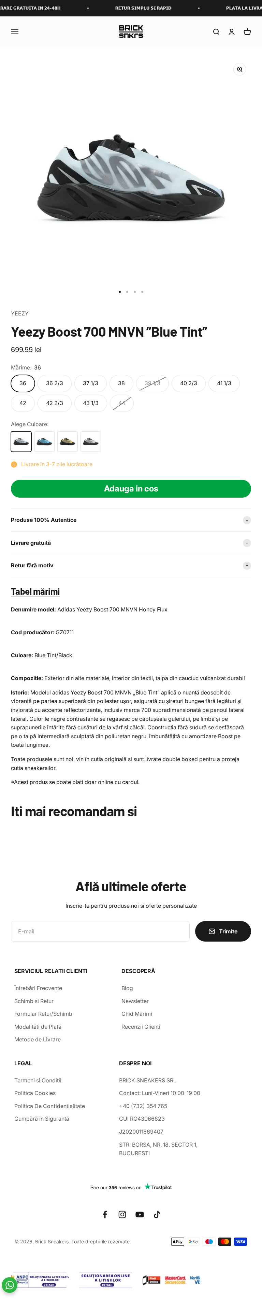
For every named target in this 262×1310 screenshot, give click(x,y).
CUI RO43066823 (142, 1118)
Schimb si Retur (34, 1001)
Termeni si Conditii (37, 1080)
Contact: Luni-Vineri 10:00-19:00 (159, 1093)
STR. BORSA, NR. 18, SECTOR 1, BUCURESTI (158, 1149)
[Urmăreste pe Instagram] (122, 1214)
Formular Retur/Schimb (43, 1013)
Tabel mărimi (35, 591)
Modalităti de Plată (37, 1026)
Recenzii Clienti (140, 1026)
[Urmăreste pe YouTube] (139, 1214)
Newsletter (135, 1001)
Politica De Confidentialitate (49, 1106)
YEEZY (20, 313)
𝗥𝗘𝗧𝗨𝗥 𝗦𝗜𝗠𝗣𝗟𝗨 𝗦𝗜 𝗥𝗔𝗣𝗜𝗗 (134, 8)
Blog (127, 988)
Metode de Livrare (37, 1039)
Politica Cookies (35, 1093)
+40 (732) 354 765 (143, 1106)
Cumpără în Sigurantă (41, 1118)
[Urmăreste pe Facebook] (105, 1214)
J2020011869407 (141, 1131)
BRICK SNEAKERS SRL (147, 1080)
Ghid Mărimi (136, 1013)
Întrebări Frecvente (38, 988)
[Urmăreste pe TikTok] (157, 1214)
